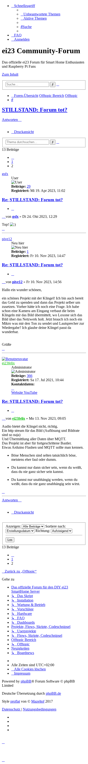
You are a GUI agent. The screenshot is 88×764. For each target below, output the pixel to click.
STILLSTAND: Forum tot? (34, 110)
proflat (15, 701)
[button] (12, 157)
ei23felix (8, 363)
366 (29, 376)
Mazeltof (37, 701)
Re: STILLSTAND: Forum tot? (32, 199)
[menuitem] (40, 14)
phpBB (26, 681)
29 (29, 186)
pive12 (7, 239)
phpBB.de (53, 693)
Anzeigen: (14, 526)
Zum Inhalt (10, 74)
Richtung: (43, 531)
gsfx (5, 174)
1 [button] (12, 162)
